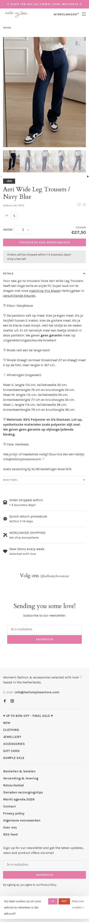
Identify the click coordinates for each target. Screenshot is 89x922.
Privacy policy (13, 813)
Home (7, 27)
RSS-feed (10, 834)
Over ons (10, 827)
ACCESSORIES (14, 744)
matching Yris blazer (44, 291)
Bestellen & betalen (19, 771)
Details (8, 273)
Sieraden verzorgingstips (23, 792)
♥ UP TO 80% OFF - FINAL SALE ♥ (28, 716)
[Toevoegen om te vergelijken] (84, 205)
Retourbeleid (13, 785)
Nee (64, 901)
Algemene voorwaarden (21, 820)
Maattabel (10, 479)
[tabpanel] (44, 92)
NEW (6, 723)
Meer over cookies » (78, 904)
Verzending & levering (20, 778)
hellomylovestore (54, 576)
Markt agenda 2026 (19, 799)
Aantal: (8, 229)
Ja (52, 901)
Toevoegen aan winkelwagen (44, 242)
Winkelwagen (66, 14)
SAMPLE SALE (13, 758)
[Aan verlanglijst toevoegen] (79, 205)
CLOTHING (11, 730)
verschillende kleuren (19, 296)
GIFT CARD (11, 751)
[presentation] (11, 161)
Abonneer (44, 639)
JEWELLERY (12, 737)
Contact (9, 806)
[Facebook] (4, 701)
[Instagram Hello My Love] (12, 701)
